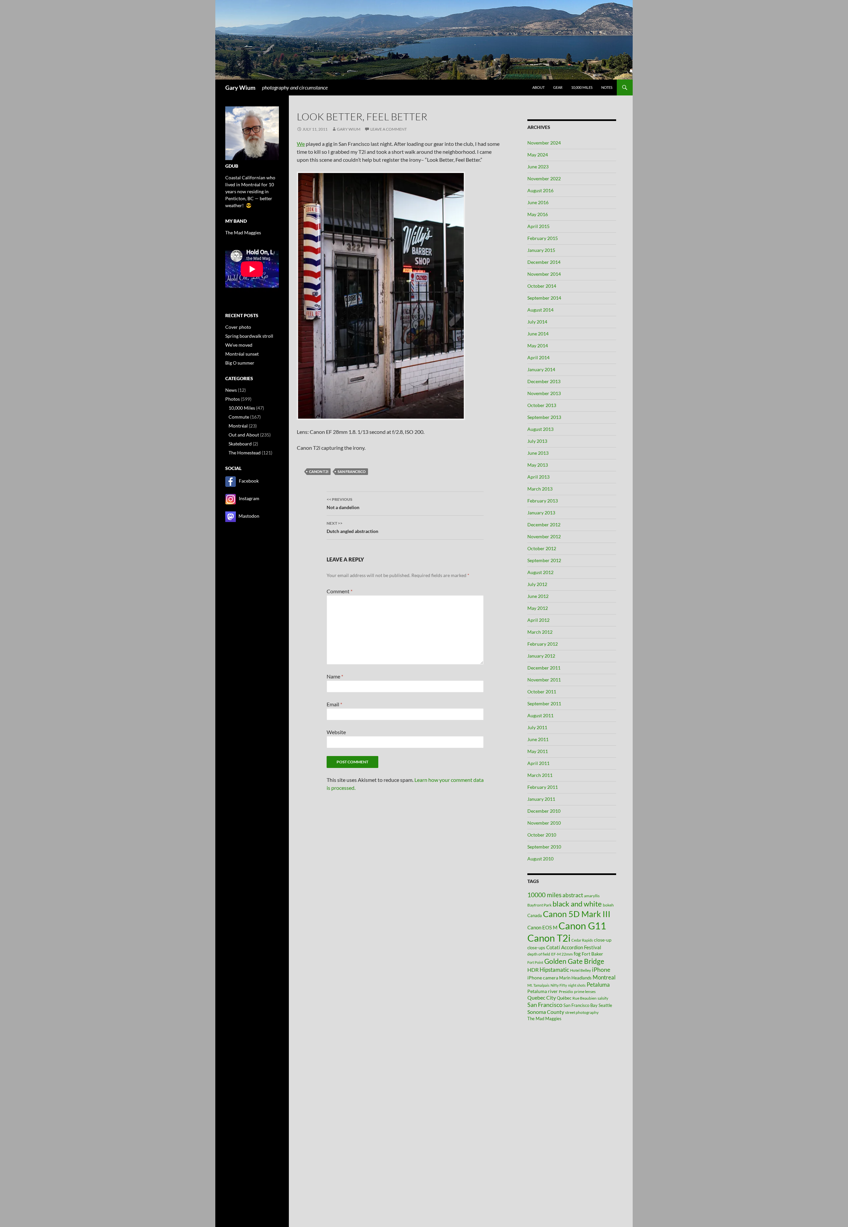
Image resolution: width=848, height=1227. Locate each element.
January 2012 (541, 656)
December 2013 (543, 381)
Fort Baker (592, 954)
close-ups (536, 947)
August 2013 (540, 429)
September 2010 (544, 846)
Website (336, 732)
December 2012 (543, 524)
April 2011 (538, 763)
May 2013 (537, 465)
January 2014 (541, 369)
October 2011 (541, 691)
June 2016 (538, 202)
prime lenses (585, 991)
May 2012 (537, 608)
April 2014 (538, 357)
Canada (534, 915)
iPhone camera (542, 977)
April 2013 (538, 477)
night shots (577, 985)
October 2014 (541, 286)
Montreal (604, 977)
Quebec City (541, 997)
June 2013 (538, 453)
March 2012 (540, 632)
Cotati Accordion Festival (573, 947)
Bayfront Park (539, 905)
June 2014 (538, 333)
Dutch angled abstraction (352, 527)
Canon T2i (318, 471)
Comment (339, 591)
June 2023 (538, 166)
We (301, 144)
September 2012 (544, 560)
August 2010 (540, 858)
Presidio (566, 991)
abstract (572, 895)
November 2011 (544, 679)
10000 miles (544, 895)
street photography (582, 1012)
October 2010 (541, 835)
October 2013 (541, 405)
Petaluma (598, 984)
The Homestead (245, 452)
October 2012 (541, 548)
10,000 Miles (242, 408)
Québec (564, 998)
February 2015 (542, 238)
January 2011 (541, 799)
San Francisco (352, 471)
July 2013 (537, 441)
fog (577, 954)
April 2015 (538, 226)
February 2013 (542, 500)
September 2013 (544, 417)
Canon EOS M (542, 927)
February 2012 (542, 644)
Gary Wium (240, 87)
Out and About (244, 435)
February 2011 (542, 787)
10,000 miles (582, 87)
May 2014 (537, 345)
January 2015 (541, 250)
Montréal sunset (242, 354)
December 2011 (543, 668)
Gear (557, 87)
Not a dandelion (343, 503)
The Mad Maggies (544, 1018)
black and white (577, 903)
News (231, 390)
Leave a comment (388, 129)
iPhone (601, 969)
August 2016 (540, 190)
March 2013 (540, 489)
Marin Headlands (575, 977)
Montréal (238, 426)
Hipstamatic (554, 969)
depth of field (538, 954)
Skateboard (240, 443)
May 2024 (537, 154)
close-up (602, 940)
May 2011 (537, 751)
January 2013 (541, 512)
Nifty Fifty (559, 985)
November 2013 (544, 393)
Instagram (249, 498)
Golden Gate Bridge (574, 961)
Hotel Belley (580, 970)
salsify (603, 998)
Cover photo (238, 327)
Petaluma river (542, 991)
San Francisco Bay (580, 1005)
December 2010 (543, 811)
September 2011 (544, 703)
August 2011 (540, 715)
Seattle (605, 1005)
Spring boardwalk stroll (249, 336)
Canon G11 (582, 925)
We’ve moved (238, 345)
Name (335, 676)
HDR (533, 969)
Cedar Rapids (582, 940)
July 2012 (537, 584)
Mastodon (248, 516)
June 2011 (538, 739)
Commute (239, 417)
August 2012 (540, 572)
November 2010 (544, 823)
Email (334, 704)
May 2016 (537, 214)
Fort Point (535, 962)
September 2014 (544, 298)
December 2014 (543, 262)
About (538, 87)
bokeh (608, 905)
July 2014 (537, 321)
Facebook (249, 481)
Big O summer (239, 363)
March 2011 (540, 775)
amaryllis (592, 896)
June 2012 (538, 596)
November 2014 (544, 274)
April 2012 (538, 620)
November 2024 (544, 143)
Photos (232, 399)
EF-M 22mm (562, 954)
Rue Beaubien (584, 998)
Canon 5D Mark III (576, 914)
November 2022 (544, 178)
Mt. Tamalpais (538, 985)
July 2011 (537, 727)
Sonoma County (545, 1012)
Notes (606, 87)
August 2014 (540, 310)
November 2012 (544, 536)
